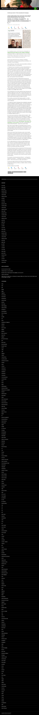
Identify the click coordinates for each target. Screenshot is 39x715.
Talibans (3, 682)
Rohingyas (3, 655)
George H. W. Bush (5, 470)
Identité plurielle (4, 503)
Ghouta (19, 16)
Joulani (3, 538)
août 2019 (3, 220)
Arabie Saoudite (14, 15)
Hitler (2, 492)
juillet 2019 (3, 222)
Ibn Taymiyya (22, 16)
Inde (2, 505)
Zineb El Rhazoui (4, 708)
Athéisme (3, 324)
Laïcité (3, 558)
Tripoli (2, 693)
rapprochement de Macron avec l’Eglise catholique (18, 52)
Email (8, 28)
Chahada (3, 362)
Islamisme (3, 516)
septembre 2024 (4, 196)
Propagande (3, 642)
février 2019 (3, 229)
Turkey (3, 697)
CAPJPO (3, 355)
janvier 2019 (3, 231)
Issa (2, 523)
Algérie (3, 291)
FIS (2, 448)
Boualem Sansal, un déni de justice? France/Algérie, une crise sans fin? (12, 272)
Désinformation (4, 393)
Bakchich (3, 331)
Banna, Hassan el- (4, 333)
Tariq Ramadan (4, 686)
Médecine (3, 591)
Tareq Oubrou (4, 684)
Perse (2, 629)
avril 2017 (3, 258)
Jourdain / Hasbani (4, 541)
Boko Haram (3, 342)
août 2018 (3, 240)
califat (20, 15)
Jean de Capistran (4, 530)
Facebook (15, 28)
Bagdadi (3, 329)
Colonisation (3, 373)
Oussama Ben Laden (5, 618)
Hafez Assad (3, 479)
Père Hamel (3, 627)
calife (2, 351)
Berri (2, 340)
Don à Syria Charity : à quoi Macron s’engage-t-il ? (19, 21)
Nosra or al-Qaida (4, 611)
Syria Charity (3, 675)
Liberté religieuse (4, 574)
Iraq (2, 510)
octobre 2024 (4, 194)
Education (3, 410)
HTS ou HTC (4, 494)
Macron (8, 17)
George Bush (4, 468)
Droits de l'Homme (4, 402)
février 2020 (3, 211)
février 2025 (3, 187)
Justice (3, 547)
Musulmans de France (5, 600)
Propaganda (3, 640)
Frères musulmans (14, 16)
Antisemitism (4, 296)
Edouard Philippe (4, 408)
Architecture (3, 309)
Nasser (3, 605)
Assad (18, 15)
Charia (3, 364)
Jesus (2, 534)
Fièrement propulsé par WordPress (6, 713)
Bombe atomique (4, 344)
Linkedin (26, 28)
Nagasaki (3, 602)
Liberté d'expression (5, 569)
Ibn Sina (3, 499)
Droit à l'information (5, 399)
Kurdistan (3, 552)
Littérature (3, 578)
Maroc (3, 587)
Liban (2, 567)
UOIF (2, 704)
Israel (2, 521)
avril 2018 (3, 247)
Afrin (2, 285)
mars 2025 (3, 185)
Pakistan (3, 620)
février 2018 (3, 251)
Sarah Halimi (3, 660)
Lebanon (3, 565)
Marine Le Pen (4, 585)
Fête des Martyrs (4, 446)
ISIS (2, 512)
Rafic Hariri (3, 651)
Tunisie (3, 695)
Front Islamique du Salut (5, 463)
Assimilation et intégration (6, 322)
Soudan (3, 671)
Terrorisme (22, 17)
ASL (2, 318)
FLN (2, 450)
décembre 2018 (4, 233)
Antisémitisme (4, 298)
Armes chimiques (4, 313)
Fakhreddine (3, 435)
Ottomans (3, 616)
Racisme (3, 649)
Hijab (2, 488)
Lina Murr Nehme (17, 24)
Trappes (3, 691)
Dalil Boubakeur (4, 386)
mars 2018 (3, 249)
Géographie (3, 466)
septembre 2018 (4, 238)
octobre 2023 (4, 207)
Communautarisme (4, 377)
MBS (2, 589)
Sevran (3, 666)
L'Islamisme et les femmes (6, 556)
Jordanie (3, 536)
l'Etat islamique (4, 554)
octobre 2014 (4, 262)
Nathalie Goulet (4, 607)
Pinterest (19, 28)
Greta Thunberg (4, 474)
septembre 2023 (4, 209)
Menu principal (38, 8)
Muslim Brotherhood (14, 17)
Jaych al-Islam (27, 16)
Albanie (3, 289)
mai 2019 (3, 225)
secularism (3, 664)
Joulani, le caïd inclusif (5, 274)
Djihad (26, 15)
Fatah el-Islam (4, 437)
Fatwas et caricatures (5, 439)
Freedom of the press (5, 459)
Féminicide (3, 441)
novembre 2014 (4, 260)
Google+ (22, 28)
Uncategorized (4, 702)
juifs (2, 545)
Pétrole (3, 631)
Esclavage (3, 430)
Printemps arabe (4, 638)
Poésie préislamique (5, 633)
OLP (2, 613)
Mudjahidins (3, 596)
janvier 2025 (3, 189)
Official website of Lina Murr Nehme (9, 8)
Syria (2, 673)
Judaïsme (3, 543)
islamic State (3, 514)
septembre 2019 (4, 218)
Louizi (2, 580)
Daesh (3, 384)
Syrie (19, 17)
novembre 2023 (4, 205)
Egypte (3, 413)
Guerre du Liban (4, 477)
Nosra (2, 609)
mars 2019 (3, 227)
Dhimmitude (3, 395)
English (3, 424)
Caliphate (3, 353)
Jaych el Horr (4, 527)
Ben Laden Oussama (5, 338)
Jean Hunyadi (4, 532)
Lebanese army (4, 563)
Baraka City (3, 335)
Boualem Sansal (4, 346)
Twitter (12, 28)
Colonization (3, 375)
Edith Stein (3, 406)
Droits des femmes (4, 404)
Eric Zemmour (4, 428)
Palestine (3, 622)
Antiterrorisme (4, 300)
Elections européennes (5, 417)
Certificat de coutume (5, 360)
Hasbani (3, 483)
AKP (2, 287)
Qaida (2, 644)
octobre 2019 (4, 216)
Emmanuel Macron (4, 419)
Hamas (3, 481)
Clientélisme (3, 371)
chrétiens (3, 366)
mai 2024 (3, 198)
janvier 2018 (3, 253)
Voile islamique (4, 706)
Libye (2, 576)
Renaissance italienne (5, 653)
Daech (23, 15)
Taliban (3, 680)
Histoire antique (4, 490)
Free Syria (3, 457)
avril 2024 (3, 200)
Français (3, 452)
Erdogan (3, 426)
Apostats (9, 15)
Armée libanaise (4, 311)
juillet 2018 (3, 242)
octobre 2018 (4, 236)
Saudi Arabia (3, 662)
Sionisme (3, 669)
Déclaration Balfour (5, 388)
